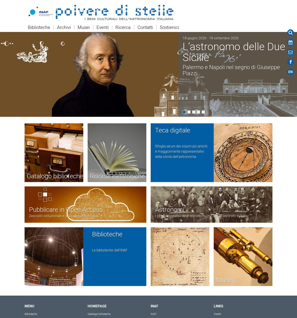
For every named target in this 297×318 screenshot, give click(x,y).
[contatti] (290, 52)
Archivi (64, 27)
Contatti (145, 27)
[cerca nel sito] (290, 32)
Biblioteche (39, 27)
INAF (154, 314)
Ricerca (123, 27)
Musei (84, 27)
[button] (184, 112)
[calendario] (290, 42)
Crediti (217, 314)
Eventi (103, 27)
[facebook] (290, 62)
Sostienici (169, 27)
